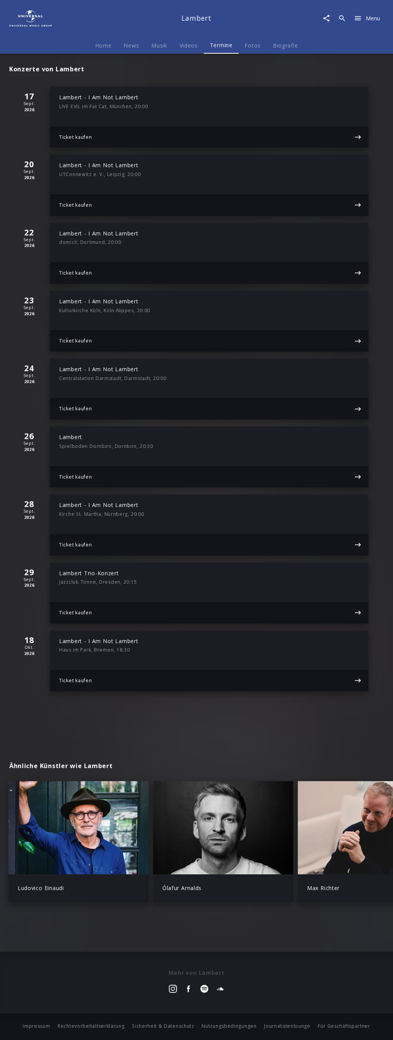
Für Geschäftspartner (344, 1026)
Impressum (36, 1026)
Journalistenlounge (287, 1026)
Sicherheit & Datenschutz (163, 1026)
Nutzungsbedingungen (228, 1026)
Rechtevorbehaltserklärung (91, 1026)
